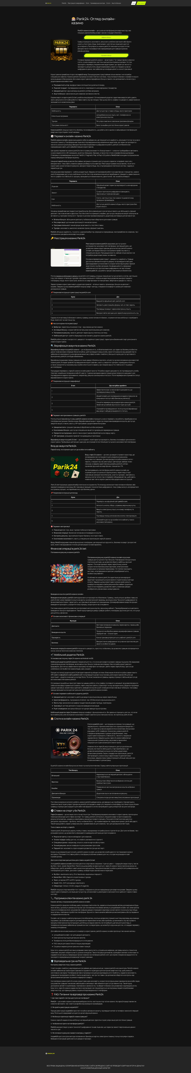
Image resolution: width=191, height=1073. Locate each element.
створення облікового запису (66, 276)
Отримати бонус (106, 55)
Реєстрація (141, 3)
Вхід (133, 3)
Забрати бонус (106, 37)
